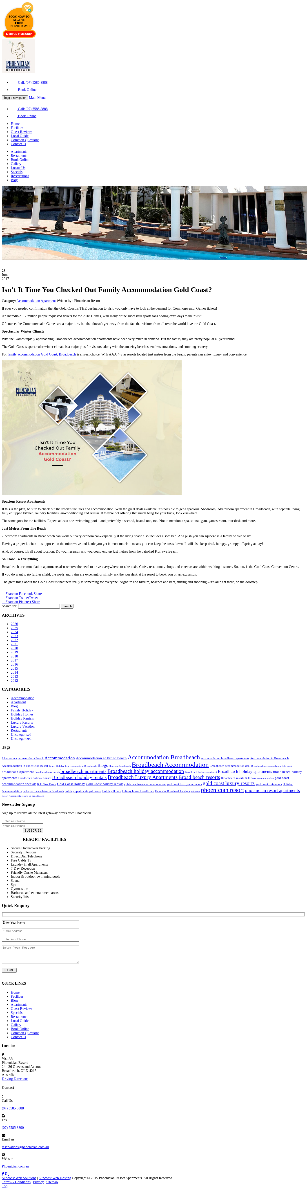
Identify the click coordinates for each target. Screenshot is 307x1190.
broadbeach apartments (83, 771)
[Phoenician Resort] (18, 72)
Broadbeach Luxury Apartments (143, 777)
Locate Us (18, 168)
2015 (14, 668)
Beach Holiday (56, 766)
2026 (14, 624)
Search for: (9, 606)
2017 (14, 660)
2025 (14, 628)
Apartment (18, 702)
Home (15, 124)
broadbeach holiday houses (34, 778)
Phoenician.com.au (15, 1166)
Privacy (38, 1182)
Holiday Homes (22, 714)
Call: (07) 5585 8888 (32, 82)
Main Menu (37, 97)
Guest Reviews (21, 132)
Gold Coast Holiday (71, 784)
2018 (14, 656)
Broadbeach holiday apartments (245, 771)
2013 (14, 676)
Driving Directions (15, 1079)
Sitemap (52, 1182)
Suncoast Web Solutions (19, 1178)
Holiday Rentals (22, 718)
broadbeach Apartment (18, 772)
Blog (14, 180)
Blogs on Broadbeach (120, 766)
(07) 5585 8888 (13, 1108)
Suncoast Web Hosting (55, 1178)
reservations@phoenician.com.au (25, 1147)
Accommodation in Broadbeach (269, 758)
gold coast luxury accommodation (145, 784)
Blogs (103, 765)
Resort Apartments (11, 796)
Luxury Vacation (23, 726)
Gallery (16, 164)
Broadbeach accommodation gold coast (271, 766)
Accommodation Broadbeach (164, 757)
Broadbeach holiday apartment (201, 772)
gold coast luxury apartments (184, 784)
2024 (14, 632)
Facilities (17, 128)
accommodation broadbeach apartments (225, 758)
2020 (14, 648)
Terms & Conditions (16, 1182)
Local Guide (20, 136)
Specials (16, 172)
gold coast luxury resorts (229, 783)
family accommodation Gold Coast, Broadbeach (42, 354)
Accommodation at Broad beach (101, 758)
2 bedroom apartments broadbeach (23, 758)
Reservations (20, 176)
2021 (14, 644)
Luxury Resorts (22, 722)
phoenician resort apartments (272, 790)
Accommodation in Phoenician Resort (25, 765)
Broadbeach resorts (232, 778)
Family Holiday (22, 710)
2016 (14, 664)
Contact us (18, 144)
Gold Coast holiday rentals (104, 784)
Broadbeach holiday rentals (79, 777)
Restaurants (19, 155)
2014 (14, 672)
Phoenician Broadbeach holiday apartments (177, 791)
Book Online (26, 90)
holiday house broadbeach (138, 791)
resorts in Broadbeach (33, 796)
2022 (14, 640)
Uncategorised (21, 734)
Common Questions (25, 140)
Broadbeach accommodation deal (230, 765)
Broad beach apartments (47, 772)
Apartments (19, 151)
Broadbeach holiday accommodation (145, 771)
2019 (14, 652)
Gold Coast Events (46, 784)
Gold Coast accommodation (259, 778)
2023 (14, 636)
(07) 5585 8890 (13, 1127)
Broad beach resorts (199, 777)
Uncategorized (21, 738)
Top (4, 1186)
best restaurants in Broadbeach (81, 766)
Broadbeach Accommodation (170, 764)
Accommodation (22, 698)
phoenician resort (222, 789)
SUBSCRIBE (33, 830)
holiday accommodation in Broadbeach (43, 791)
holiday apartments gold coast (83, 791)
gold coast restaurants (269, 784)
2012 (14, 680)
